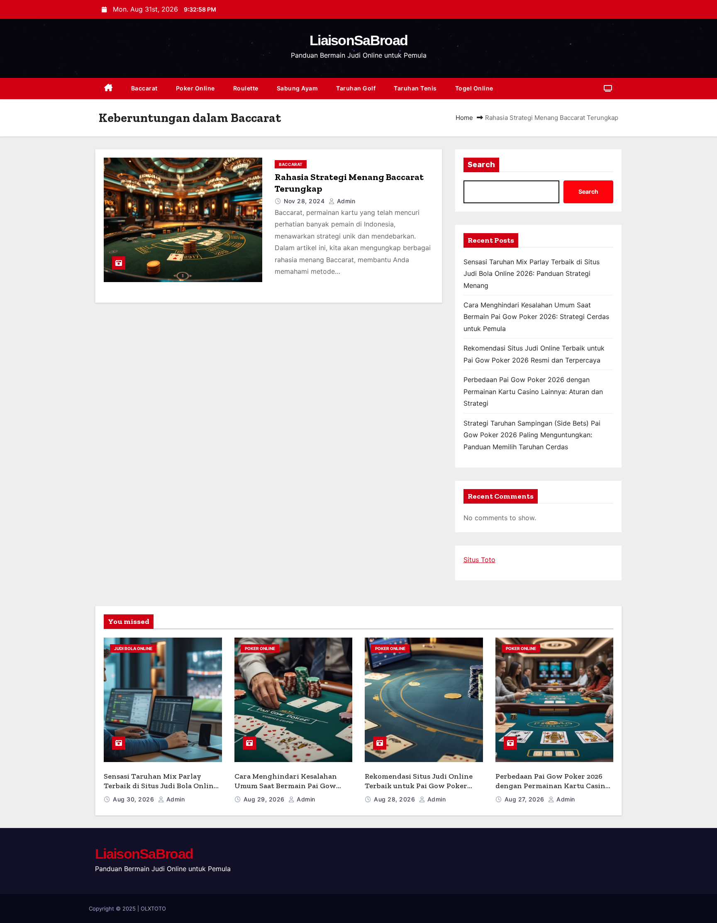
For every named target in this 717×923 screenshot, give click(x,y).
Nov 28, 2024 (305, 201)
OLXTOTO (153, 908)
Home (464, 118)
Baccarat (144, 88)
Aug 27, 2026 (525, 799)
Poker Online (195, 88)
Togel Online (474, 88)
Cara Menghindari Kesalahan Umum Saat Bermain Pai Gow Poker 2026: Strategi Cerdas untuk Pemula (536, 317)
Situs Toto (479, 559)
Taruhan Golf (356, 88)
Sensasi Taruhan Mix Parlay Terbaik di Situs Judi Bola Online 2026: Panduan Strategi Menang (531, 274)
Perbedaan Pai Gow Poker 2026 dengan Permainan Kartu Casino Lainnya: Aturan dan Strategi (533, 391)
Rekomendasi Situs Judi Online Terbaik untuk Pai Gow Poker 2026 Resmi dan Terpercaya (419, 785)
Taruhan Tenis (415, 88)
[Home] (108, 88)
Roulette (246, 88)
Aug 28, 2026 (395, 799)
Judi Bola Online (133, 648)
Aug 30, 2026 (134, 799)
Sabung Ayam (297, 88)
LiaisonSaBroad (358, 40)
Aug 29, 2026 (265, 799)
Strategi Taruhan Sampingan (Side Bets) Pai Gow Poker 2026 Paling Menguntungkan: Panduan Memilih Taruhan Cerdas (531, 435)
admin (345, 201)
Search (481, 164)
